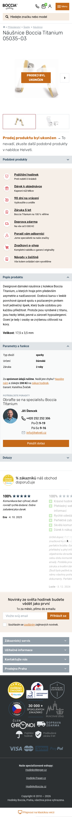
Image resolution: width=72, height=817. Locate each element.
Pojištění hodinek (26, 174)
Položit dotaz (36, 443)
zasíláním (29, 624)
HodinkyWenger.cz (36, 769)
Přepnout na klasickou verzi (38, 812)
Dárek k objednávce (28, 186)
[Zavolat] (37, 6)
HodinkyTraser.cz (36, 778)
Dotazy (7, 457)
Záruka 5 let (22, 210)
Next (64, 78)
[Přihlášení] (50, 6)
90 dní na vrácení (26, 198)
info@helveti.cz (36, 432)
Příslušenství (14, 27)
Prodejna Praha (16, 668)
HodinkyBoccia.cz (36, 786)
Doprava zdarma (25, 221)
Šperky (26, 27)
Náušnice (37, 27)
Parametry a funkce (16, 346)
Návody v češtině (26, 257)
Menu (64, 6)
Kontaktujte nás (16, 659)
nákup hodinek (40, 383)
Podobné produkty (15, 159)
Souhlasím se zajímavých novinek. (33, 624)
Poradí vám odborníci (29, 233)
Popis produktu (13, 277)
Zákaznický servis (17, 641)
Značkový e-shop (26, 245)
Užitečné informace (18, 650)
